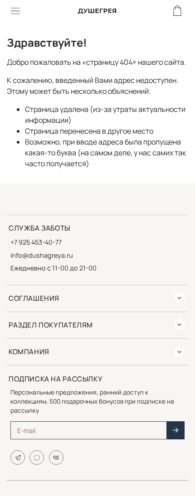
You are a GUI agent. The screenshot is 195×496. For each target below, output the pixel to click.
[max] (36, 457)
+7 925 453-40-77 (36, 242)
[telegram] (17, 457)
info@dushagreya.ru (41, 255)
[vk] (56, 457)
